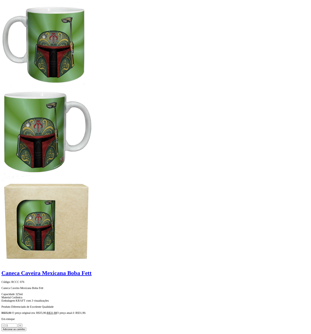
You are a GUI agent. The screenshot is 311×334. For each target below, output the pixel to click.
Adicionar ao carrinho (14, 329)
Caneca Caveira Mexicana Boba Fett (46, 273)
